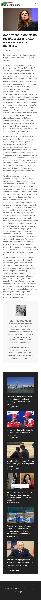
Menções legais (29, 589)
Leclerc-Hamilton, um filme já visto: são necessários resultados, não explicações (20, 432)
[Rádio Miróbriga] (11, 4)
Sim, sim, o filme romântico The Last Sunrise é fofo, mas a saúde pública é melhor (20, 463)
